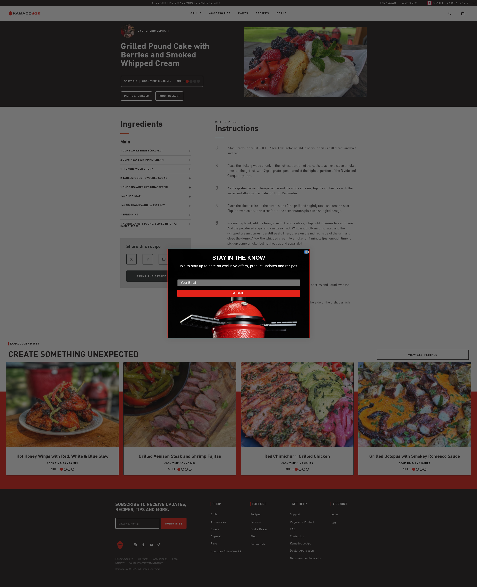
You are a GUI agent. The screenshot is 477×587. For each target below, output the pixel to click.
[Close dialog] (306, 252)
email (181, 276)
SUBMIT (238, 293)
